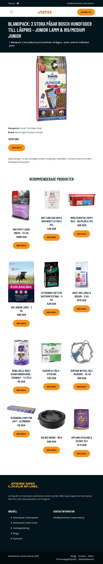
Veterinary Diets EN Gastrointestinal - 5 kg (51, 296)
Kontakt (82, 556)
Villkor (91, 556)
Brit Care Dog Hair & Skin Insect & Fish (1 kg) (51, 221)
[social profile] (18, 3)
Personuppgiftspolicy (66, 559)
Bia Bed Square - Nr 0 (51, 437)
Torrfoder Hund (34, 128)
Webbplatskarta (86, 559)
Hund (22, 128)
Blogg (16, 533)
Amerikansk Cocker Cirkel (25, 522)
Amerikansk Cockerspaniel (25, 517)
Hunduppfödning (21, 528)
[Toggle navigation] (11, 11)
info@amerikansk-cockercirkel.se (80, 3)
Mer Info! (16, 147)
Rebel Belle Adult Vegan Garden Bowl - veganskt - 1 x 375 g (21, 374)
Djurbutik (86, 12)
